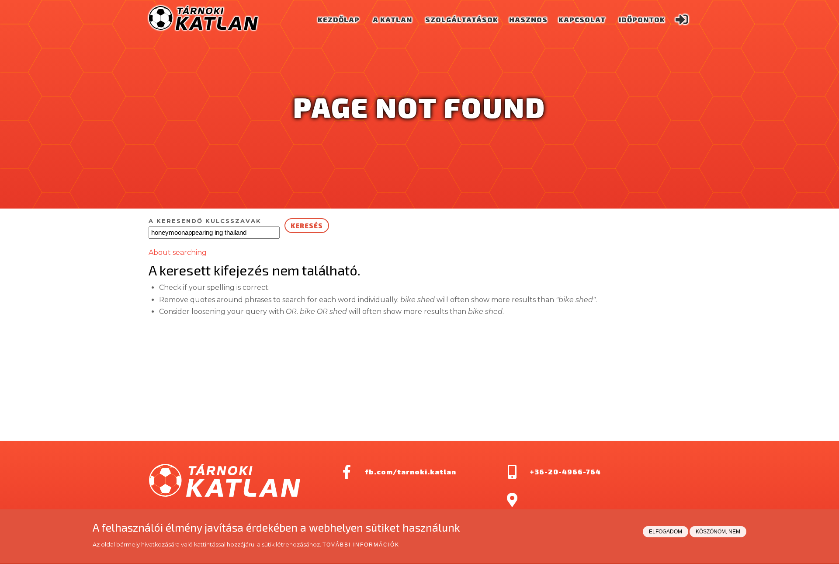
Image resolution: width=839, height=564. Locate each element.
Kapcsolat (582, 19)
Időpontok (642, 19)
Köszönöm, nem (718, 532)
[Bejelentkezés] (681, 19)
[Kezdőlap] (203, 27)
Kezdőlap (339, 19)
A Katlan (392, 19)
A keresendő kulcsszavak (205, 220)
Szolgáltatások (461, 19)
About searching (178, 252)
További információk (360, 545)
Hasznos (528, 19)
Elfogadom (665, 532)
